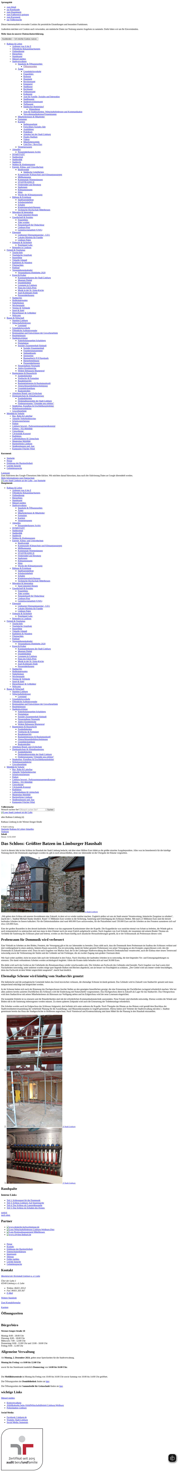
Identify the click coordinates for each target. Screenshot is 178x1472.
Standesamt (17, 56)
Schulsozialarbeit (25, 202)
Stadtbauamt (28, 99)
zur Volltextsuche (14, 19)
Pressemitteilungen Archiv (29, 152)
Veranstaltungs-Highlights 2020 (31, 272)
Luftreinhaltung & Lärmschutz (25, 438)
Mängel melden (19, 59)
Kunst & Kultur (19, 275)
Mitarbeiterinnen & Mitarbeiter (31, 117)
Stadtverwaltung (19, 61)
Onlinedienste (18, 51)
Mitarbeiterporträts (31, 142)
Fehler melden (13, 1259)
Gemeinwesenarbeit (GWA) (30, 230)
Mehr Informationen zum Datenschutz (17, 478)
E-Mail (10, 1293)
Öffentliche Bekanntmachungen (26, 49)
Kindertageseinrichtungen (29, 207)
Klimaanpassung (25, 189)
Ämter (20, 69)
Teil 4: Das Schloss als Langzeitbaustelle (24, 1205)
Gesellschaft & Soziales (22, 217)
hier (47, 1381)
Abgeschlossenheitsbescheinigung (33, 386)
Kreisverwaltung (14, 1403)
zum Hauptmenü (14, 12)
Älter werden (23, 222)
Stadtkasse (28, 86)
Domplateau (23, 343)
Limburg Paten (24, 240)
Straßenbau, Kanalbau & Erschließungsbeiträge (33, 406)
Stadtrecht (16, 162)
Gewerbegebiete (19, 411)
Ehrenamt (16, 232)
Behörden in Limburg (21, 247)
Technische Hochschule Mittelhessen (34, 210)
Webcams (16, 315)
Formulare (22, 119)
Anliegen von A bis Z (21, 46)
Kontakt (10, 1246)
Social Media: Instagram (17, 1422)
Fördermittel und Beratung (29, 184)
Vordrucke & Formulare (28, 378)
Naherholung (18, 303)
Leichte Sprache (14, 466)
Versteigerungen (25, 147)
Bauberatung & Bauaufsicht (24, 373)
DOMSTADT (18, 154)
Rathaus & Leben (14, 44)
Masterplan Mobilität (21, 441)
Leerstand (22, 325)
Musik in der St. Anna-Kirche (31, 290)
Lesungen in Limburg (27, 285)
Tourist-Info (17, 252)
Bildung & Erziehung (21, 197)
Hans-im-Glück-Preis (27, 288)
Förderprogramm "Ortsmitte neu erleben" (36, 403)
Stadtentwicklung (20, 338)
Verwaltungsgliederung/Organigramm (39, 114)
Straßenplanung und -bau (23, 446)
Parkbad (15, 267)
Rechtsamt (28, 89)
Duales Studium (30, 137)
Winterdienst (34, 109)
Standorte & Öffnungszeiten (30, 64)
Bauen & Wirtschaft (15, 318)
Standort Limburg (20, 320)
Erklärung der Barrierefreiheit (20, 463)
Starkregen (22, 187)
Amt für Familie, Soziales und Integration (41, 96)
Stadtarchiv (17, 298)
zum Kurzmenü (13, 17)
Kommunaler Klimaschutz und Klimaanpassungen (40, 174)
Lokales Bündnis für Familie (30, 237)
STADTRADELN (26, 182)
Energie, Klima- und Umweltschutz (27, 167)
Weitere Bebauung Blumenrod (31, 371)
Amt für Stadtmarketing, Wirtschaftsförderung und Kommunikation (52, 112)
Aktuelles (16, 149)
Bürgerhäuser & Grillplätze (24, 313)
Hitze (20, 192)
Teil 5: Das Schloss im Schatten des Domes (26, 1208)
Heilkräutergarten (20, 300)
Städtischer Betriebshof (33, 106)
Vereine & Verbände (21, 308)
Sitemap (10, 1256)
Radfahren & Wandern (22, 262)
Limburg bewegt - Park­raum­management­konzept (33, 426)
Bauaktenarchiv (25, 381)
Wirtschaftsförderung (21, 323)
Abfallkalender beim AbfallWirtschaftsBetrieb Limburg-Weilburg (35, 1405)
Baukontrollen (24, 391)
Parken (15, 423)
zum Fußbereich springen (18, 14)
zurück (4, 1212)
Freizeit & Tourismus (16, 250)
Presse (9, 461)
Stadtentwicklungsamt (33, 101)
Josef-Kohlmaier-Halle (28, 293)
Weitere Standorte (9, 1298)
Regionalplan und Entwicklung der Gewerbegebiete (35, 333)
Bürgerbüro (17, 54)
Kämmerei (28, 84)
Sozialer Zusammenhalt (33, 348)
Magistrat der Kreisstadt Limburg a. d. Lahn (20, 1276)
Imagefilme (17, 257)
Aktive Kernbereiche (27, 368)
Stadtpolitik (17, 159)
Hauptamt (27, 79)
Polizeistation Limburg (17, 1408)
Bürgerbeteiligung (31, 360)
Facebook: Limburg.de (17, 1417)
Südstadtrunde (29, 353)
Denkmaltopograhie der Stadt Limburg (35, 401)
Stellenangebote (30, 124)
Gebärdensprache (14, 468)
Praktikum (27, 132)
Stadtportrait (17, 157)
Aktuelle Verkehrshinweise (24, 418)
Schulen (21, 205)
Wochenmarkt (18, 305)
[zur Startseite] (23, 480)
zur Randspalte (13, 9)
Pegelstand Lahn (25, 245)
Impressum (11, 1254)
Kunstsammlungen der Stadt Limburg (34, 277)
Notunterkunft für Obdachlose (31, 225)
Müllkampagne (24, 177)
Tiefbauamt (28, 104)
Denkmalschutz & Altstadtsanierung (28, 396)
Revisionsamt (29, 81)
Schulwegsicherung (20, 421)
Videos (26, 139)
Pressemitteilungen (26, 295)
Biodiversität (23, 169)
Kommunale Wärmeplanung (30, 179)
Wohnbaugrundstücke (21, 408)
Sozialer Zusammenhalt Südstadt (32, 345)
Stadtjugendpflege (26, 200)
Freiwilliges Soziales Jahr (34, 127)
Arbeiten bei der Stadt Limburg (37, 134)
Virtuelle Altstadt (19, 260)
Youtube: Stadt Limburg (17, 1420)
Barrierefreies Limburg (22, 443)
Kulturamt (27, 94)
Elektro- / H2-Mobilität (22, 428)
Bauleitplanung (19, 335)
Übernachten (18, 265)
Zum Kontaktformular (10, 1302)
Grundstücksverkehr (32, 71)
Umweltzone (18, 431)
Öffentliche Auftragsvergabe (24, 330)
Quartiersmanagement (33, 350)
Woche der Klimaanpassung (30, 195)
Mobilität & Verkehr (15, 413)
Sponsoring (28, 355)
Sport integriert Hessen (28, 215)
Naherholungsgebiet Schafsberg (32, 340)
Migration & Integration (22, 212)
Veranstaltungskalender (22, 270)
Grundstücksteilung (26, 388)
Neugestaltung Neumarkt (29, 366)
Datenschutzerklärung (16, 1251)
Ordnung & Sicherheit (22, 242)
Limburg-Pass (24, 227)
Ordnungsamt (29, 91)
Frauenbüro (28, 74)
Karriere (21, 122)
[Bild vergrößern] (34, 1070)
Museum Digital (25, 280)
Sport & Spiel (18, 310)
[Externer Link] (92, 1227)
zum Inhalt (11, 7)
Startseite (11, 458)
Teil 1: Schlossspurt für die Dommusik (23, 1200)
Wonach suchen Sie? (10, 809)
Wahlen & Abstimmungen (23, 164)
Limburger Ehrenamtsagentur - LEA (34, 235)
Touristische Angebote (22, 255)
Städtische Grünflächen (33, 172)
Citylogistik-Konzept (21, 433)
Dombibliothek (24, 283)
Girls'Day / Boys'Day (32, 144)
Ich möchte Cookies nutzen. (25, 39)
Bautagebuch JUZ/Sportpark (36, 358)
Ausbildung (28, 129)
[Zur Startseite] (16, 812)
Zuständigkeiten (25, 376)
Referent (27, 76)
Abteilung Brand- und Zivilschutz (27, 393)
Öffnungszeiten (30, 66)
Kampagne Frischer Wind (23, 448)
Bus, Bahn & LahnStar (22, 416)
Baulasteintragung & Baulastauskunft (34, 383)
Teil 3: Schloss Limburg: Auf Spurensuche (25, 1203)
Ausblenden (7, 39)
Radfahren (16, 436)
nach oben (5, 1215)
